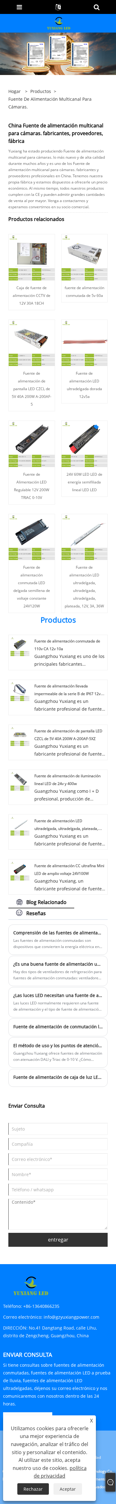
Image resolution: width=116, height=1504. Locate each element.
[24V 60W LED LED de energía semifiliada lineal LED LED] (85, 443)
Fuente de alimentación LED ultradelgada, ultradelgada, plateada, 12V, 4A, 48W (66, 828)
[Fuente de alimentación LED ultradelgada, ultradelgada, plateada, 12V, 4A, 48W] (20, 825)
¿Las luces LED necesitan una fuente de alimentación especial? (58, 995)
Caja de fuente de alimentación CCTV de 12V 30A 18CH (31, 295)
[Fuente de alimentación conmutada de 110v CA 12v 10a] (20, 646)
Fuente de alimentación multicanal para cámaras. (50, 103)
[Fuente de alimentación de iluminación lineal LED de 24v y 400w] (20, 780)
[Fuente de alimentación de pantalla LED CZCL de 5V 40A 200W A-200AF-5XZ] (20, 736)
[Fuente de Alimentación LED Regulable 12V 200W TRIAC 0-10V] (32, 443)
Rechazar (33, 1489)
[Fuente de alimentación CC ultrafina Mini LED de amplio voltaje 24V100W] (20, 870)
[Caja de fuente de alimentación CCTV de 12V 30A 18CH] (32, 257)
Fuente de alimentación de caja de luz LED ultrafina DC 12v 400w (58, 1077)
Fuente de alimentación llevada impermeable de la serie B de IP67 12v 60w (67, 693)
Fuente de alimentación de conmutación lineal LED (58, 1027)
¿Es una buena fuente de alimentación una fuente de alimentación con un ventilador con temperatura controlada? (58, 964)
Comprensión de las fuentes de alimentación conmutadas (58, 933)
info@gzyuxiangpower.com (71, 1317)
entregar (58, 1239)
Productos (40, 91)
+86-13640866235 (41, 1306)
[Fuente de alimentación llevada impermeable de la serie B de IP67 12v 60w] (20, 691)
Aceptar (68, 1489)
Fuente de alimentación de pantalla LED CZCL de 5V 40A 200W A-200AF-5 (31, 389)
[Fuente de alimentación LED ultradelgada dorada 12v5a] (85, 342)
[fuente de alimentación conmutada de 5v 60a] (85, 257)
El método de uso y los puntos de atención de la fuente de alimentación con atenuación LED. (58, 1045)
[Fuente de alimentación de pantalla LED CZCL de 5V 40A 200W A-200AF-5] (32, 342)
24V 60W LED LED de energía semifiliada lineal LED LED (84, 482)
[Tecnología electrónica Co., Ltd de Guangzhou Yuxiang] (58, 23)
